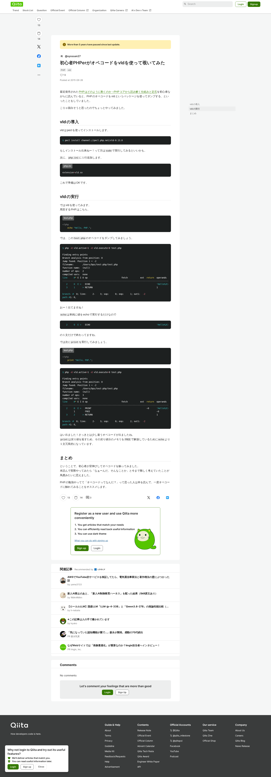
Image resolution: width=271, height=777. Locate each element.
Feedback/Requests (115, 756)
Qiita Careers (119, 10)
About (108, 730)
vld (69, 70)
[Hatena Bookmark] (38, 65)
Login (241, 4)
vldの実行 (195, 108)
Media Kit (109, 751)
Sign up (27, 766)
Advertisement (112, 766)
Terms (108, 735)
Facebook (175, 746)
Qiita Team (208, 730)
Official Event (57, 10)
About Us (240, 730)
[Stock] (38, 33)
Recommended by (84, 569)
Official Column (79, 10)
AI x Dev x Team (141, 10)
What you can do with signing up (91, 540)
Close (41, 766)
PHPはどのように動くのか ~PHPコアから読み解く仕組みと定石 (118, 91)
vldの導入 (195, 104)
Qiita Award (143, 756)
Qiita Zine (207, 735)
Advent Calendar (146, 746)
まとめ (193, 113)
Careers (239, 735)
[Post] (38, 46)
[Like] (38, 19)
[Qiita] (17, 4)
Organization (99, 10)
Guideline (109, 746)
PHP (63, 70)
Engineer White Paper (148, 761)
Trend (16, 10)
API (139, 766)
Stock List (28, 10)
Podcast (174, 756)
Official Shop (209, 740)
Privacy (108, 740)
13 (39, 25)
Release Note (144, 730)
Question (42, 10)
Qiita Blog (240, 740)
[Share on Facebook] (38, 56)
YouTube (174, 751)
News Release (242, 746)
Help (107, 761)
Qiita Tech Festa (145, 751)
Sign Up (122, 692)
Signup (254, 4)
